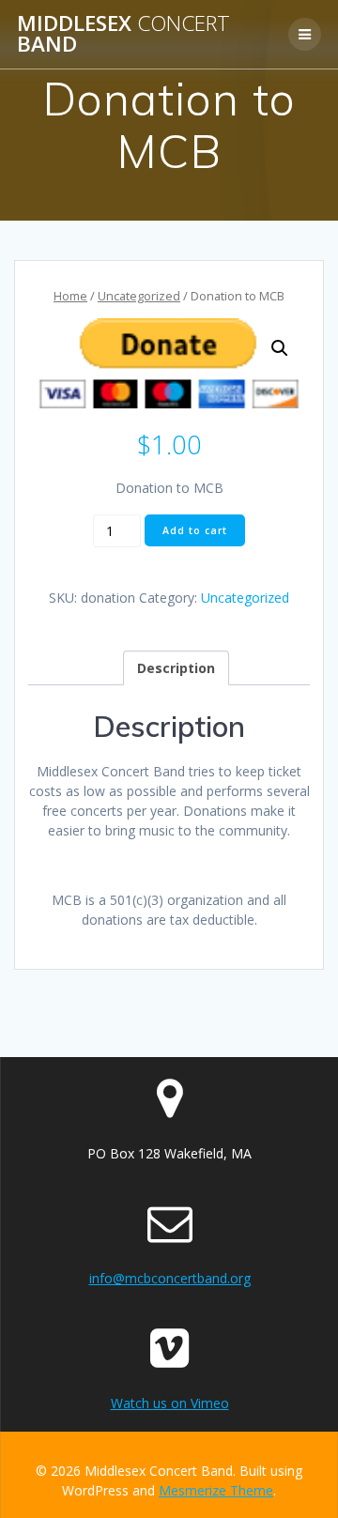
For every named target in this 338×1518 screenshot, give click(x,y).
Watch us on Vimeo (170, 1403)
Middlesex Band (123, 34)
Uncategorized (139, 295)
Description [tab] (176, 668)
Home (70, 295)
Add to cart (194, 530)
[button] (280, 348)
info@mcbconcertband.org (170, 1278)
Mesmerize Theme (216, 1490)
